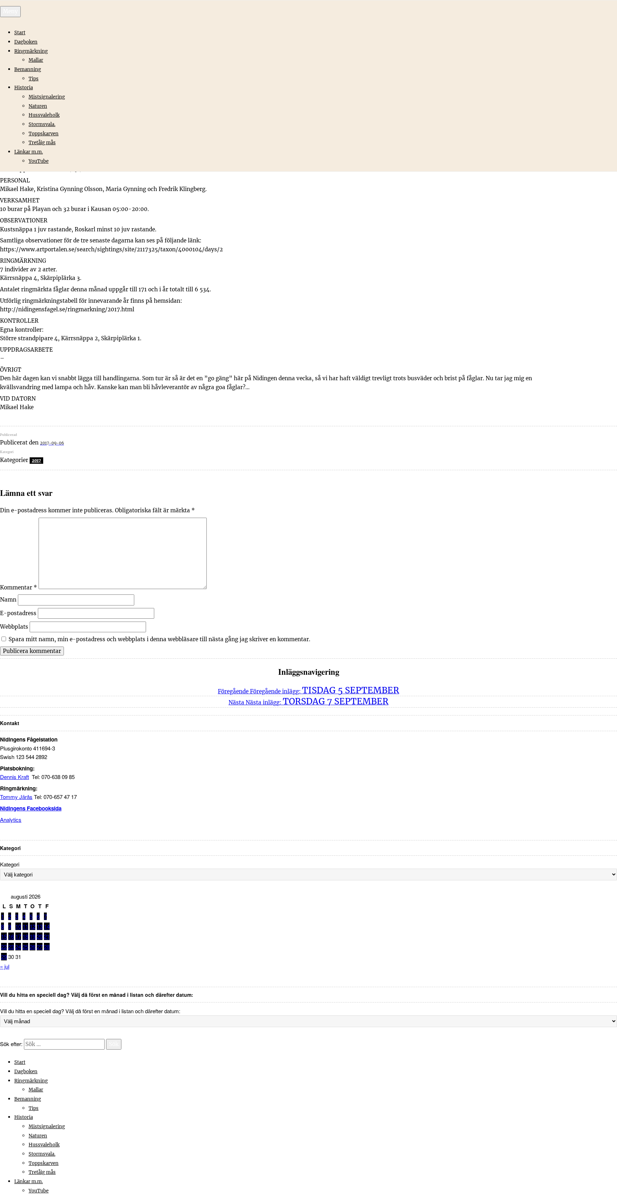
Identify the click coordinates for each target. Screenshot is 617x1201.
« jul (4, 966)
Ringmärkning (31, 51)
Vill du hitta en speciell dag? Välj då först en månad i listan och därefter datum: (90, 1011)
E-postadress (18, 613)
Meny (10, 11)
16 (11, 936)
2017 (36, 460)
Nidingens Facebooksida (30, 808)
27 (39, 946)
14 (47, 926)
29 (4, 956)
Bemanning (27, 69)
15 (4, 936)
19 (32, 936)
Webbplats (14, 626)
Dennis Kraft (14, 776)
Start (19, 33)
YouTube (39, 161)
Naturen (38, 106)
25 (25, 946)
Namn (8, 599)
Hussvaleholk (44, 115)
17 (18, 936)
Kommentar (18, 587)
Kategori (9, 864)
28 (47, 946)
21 (47, 936)
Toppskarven (44, 134)
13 (39, 926)
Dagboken (25, 42)
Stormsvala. (42, 124)
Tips (34, 79)
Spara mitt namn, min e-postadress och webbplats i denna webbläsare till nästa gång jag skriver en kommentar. (159, 639)
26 (32, 946)
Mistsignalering (47, 97)
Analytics (10, 819)
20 (39, 936)
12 (32, 926)
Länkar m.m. (28, 152)
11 (25, 926)
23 (11, 946)
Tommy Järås (16, 796)
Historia (23, 88)
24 (18, 946)
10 (18, 926)
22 (4, 946)
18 (25, 936)
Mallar (36, 60)
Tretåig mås (42, 143)
